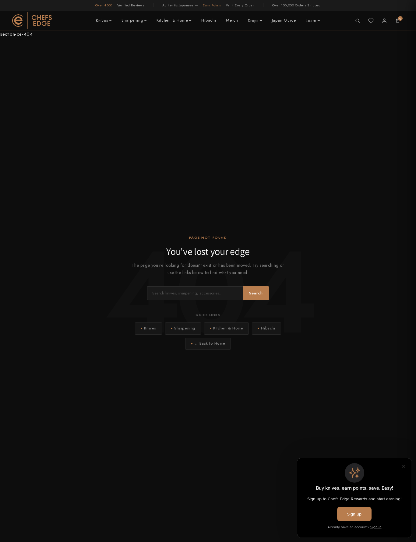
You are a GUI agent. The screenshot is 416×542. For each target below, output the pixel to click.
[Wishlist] (371, 21)
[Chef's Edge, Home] (32, 20)
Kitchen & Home (172, 20)
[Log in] (384, 21)
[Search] (357, 21)
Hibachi (208, 20)
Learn (311, 20)
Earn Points (212, 5)
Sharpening (132, 20)
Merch (232, 20)
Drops (253, 20)
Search (256, 293)
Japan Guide (284, 20)
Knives (102, 20)
